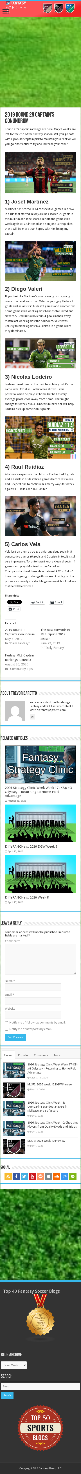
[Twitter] (24, 1176)
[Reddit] (40, 1176)
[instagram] (64, 1176)
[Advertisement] (40, 62)
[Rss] (8, 1176)
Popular (23, 1055)
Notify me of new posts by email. (30, 1029)
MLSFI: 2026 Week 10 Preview (46, 1140)
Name (10, 980)
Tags (57, 1055)
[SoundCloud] (56, 1176)
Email (9, 994)
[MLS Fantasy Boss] (40, 9)
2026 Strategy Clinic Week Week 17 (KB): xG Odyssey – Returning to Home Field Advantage (38, 792)
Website (10, 1008)
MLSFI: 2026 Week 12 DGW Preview (49, 1084)
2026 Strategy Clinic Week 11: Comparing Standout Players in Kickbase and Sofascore (47, 1106)
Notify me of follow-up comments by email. (37, 1022)
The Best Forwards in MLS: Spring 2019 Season (55, 634)
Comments (41, 1055)
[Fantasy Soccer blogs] (40, 1318)
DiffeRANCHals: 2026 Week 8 (27, 897)
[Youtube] (32, 1176)
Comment (12, 941)
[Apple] (48, 1176)
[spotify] (72, 1176)
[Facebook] (16, 1176)
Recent (8, 1055)
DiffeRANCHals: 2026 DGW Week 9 (31, 846)
